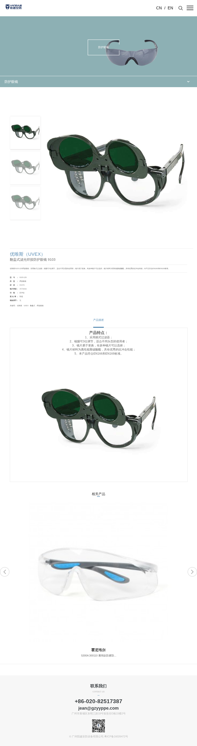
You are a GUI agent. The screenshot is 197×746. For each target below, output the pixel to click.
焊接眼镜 (40, 305)
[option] (98, 583)
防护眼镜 (11, 82)
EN (170, 8)
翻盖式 (32, 305)
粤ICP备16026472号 (116, 736)
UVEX (26, 305)
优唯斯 (19, 305)
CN (159, 8)
